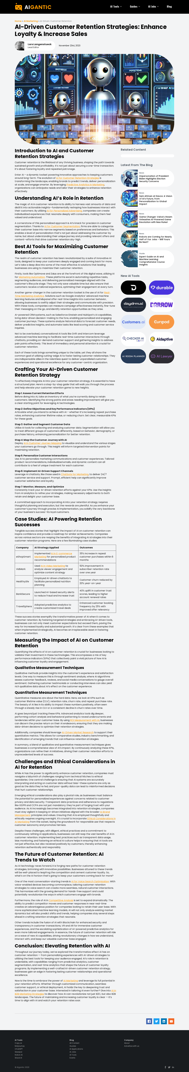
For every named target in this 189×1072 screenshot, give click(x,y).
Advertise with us (131, 1046)
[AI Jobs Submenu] (158, 6)
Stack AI (18, 1058)
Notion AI (19, 1055)
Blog (169, 6)
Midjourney (20, 1046)
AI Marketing (31, 21)
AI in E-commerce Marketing (53, 555)
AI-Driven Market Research (78, 732)
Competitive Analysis (61, 900)
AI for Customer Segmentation (62, 226)
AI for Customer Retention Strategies (77, 178)
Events (72, 1058)
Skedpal (18, 1052)
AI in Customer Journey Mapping (42, 443)
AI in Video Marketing (53, 566)
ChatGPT (19, 1049)
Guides (133, 6)
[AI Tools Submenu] (121, 6)
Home (18, 21)
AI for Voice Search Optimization (90, 881)
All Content (74, 1043)
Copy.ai (18, 1043)
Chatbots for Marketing (74, 474)
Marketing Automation (32, 277)
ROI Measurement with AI (84, 720)
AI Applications (76, 1049)
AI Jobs (152, 6)
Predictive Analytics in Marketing (85, 184)
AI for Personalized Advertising (64, 210)
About (126, 1043)
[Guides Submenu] (139, 6)
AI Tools (114, 6)
